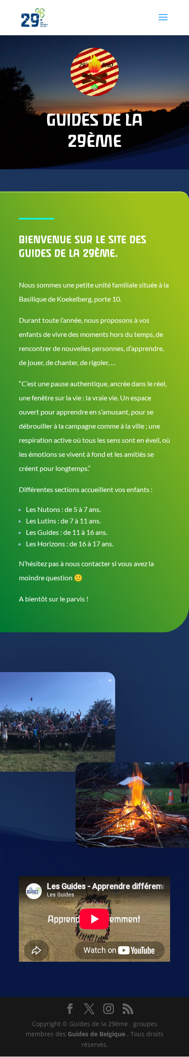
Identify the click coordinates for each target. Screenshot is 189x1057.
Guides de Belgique (97, 1034)
